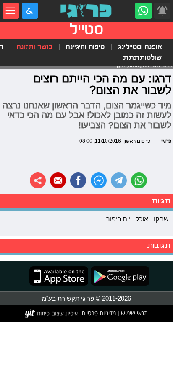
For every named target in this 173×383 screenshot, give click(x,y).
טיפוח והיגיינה (85, 47)
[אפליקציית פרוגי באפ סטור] (58, 276)
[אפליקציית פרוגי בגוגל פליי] (118, 276)
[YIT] (52, 313)
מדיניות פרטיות (98, 313)
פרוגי (166, 141)
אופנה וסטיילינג (140, 47)
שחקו (161, 219)
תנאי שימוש (133, 313)
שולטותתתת (142, 58)
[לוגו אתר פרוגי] (87, 11)
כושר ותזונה (34, 47)
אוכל (142, 219)
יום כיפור (118, 219)
